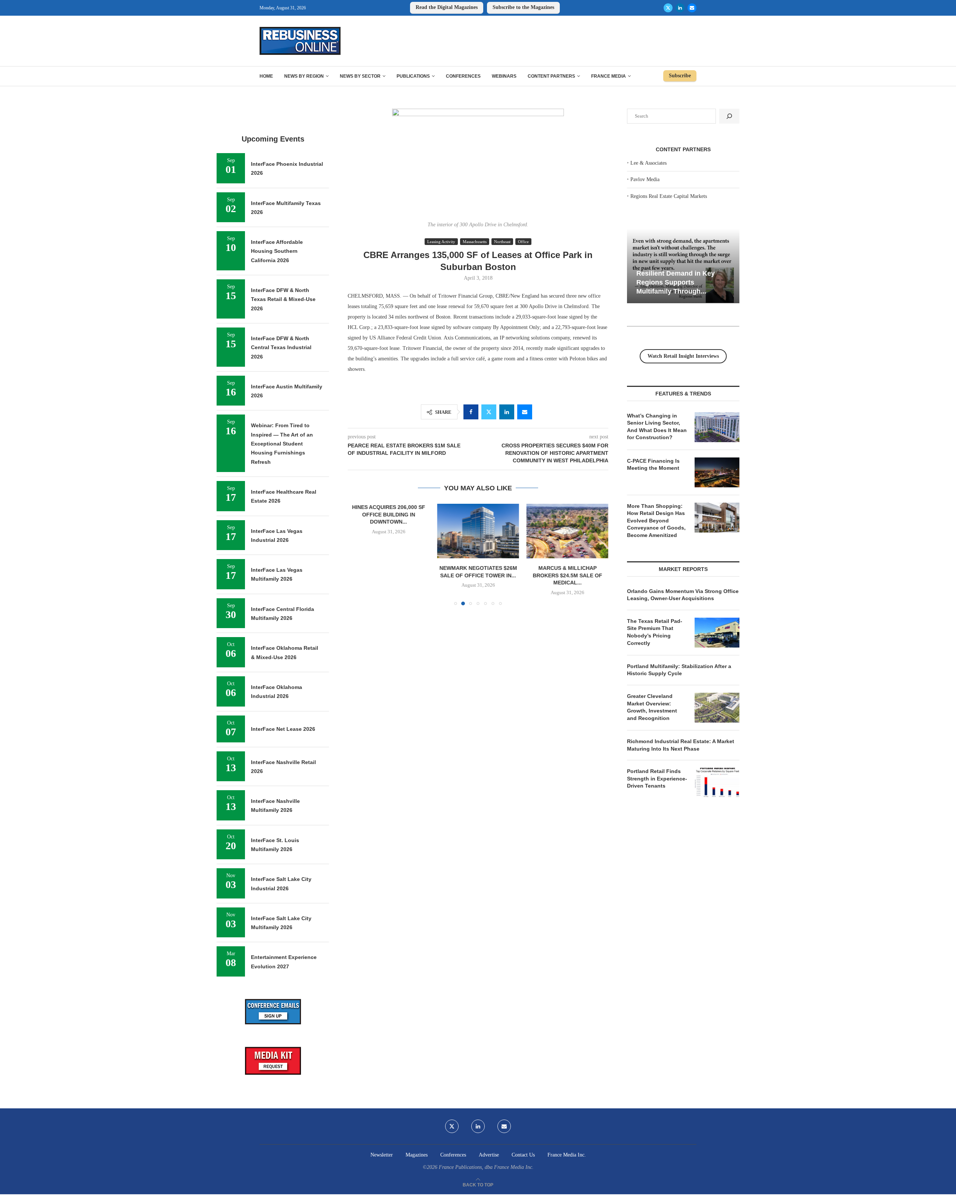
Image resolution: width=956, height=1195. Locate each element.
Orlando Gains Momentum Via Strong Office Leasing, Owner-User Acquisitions (683, 595)
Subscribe (680, 75)
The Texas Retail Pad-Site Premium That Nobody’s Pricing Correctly (654, 632)
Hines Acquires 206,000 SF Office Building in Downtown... (388, 514)
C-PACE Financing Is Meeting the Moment (653, 464)
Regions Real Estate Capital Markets (668, 196)
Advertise (489, 1155)
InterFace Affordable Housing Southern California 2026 (277, 251)
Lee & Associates (648, 163)
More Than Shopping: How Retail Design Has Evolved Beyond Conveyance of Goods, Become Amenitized (656, 520)
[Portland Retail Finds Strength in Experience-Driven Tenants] (717, 783)
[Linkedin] (680, 7)
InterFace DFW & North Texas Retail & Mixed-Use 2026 (283, 299)
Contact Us (523, 1155)
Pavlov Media (644, 179)
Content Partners (551, 76)
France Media (608, 76)
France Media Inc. (566, 1155)
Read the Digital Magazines (447, 7)
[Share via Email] (524, 411)
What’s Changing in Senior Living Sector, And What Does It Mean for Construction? (657, 427)
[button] (357, 554)
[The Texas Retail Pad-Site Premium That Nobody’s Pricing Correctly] (717, 633)
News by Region (304, 76)
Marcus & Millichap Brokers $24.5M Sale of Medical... (567, 575)
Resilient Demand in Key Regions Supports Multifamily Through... (675, 282)
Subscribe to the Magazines (523, 7)
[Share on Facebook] (470, 411)
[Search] (729, 116)
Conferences (463, 76)
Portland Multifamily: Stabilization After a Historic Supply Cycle (679, 670)
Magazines (417, 1155)
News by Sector (360, 76)
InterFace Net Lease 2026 (283, 729)
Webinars (504, 76)
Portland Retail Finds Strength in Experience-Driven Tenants (657, 778)
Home (266, 76)
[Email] (691, 7)
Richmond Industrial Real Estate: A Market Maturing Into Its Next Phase (680, 745)
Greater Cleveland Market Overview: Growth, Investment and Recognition (652, 707)
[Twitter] (668, 7)
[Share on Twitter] (488, 411)
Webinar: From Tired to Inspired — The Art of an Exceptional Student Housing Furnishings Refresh (282, 443)
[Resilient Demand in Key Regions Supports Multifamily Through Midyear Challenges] (683, 266)
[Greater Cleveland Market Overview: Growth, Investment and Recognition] (717, 708)
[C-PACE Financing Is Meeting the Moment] (717, 472)
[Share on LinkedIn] (506, 411)
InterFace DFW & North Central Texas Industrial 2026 (281, 347)
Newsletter (381, 1155)
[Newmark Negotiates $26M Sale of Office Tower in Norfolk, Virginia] (478, 531)
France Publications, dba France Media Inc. (486, 1167)
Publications (413, 76)
